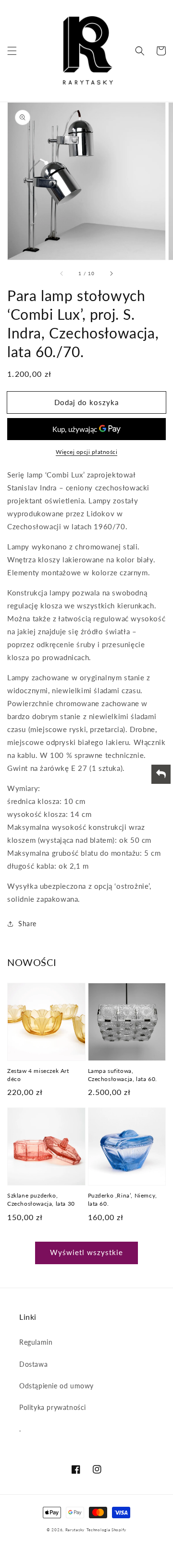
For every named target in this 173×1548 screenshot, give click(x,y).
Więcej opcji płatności (86, 451)
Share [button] (27, 923)
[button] (12, 50)
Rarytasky (75, 1529)
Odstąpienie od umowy (56, 1386)
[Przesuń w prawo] (111, 273)
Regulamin (35, 1342)
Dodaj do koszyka (86, 402)
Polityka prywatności (52, 1407)
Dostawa (33, 1364)
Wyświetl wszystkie (86, 1252)
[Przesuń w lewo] (62, 273)
